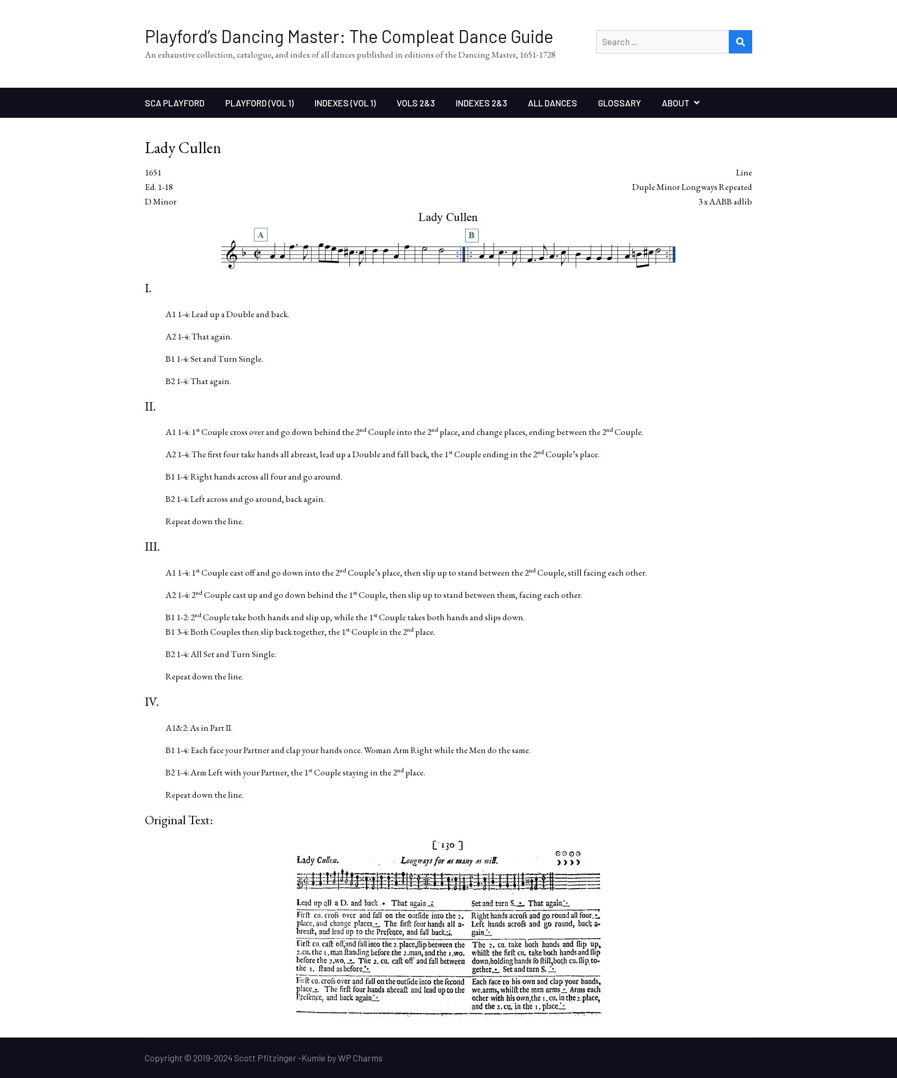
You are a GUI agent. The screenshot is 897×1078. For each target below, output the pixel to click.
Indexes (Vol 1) (345, 103)
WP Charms (360, 1058)
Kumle (313, 1058)
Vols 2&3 (416, 103)
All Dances (552, 103)
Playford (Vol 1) (259, 103)
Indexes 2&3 (481, 103)
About (675, 103)
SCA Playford (175, 103)
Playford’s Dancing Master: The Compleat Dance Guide (349, 36)
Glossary (619, 103)
